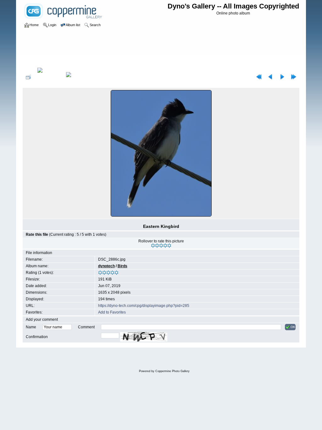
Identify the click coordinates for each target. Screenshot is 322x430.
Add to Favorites (112, 312)
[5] (169, 245)
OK (293, 327)
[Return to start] (258, 76)
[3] (161, 245)
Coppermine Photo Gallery (172, 371)
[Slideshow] (75, 76)
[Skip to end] (293, 76)
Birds (47, 61)
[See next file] (282, 76)
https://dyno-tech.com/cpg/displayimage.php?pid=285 (143, 305)
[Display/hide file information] (48, 77)
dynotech (106, 266)
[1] (153, 245)
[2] (157, 245)
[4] (165, 245)
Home (34, 61)
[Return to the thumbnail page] (28, 76)
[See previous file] (270, 76)
